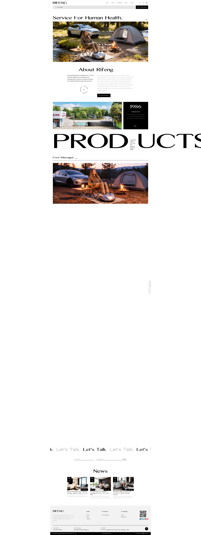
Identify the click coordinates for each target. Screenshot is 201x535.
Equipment (123, 516)
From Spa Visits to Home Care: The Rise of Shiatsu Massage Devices (76, 493)
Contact (132, 2)
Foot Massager (60, 7)
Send (124, 459)
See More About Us (104, 95)
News (126, 2)
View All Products (142, 7)
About (113, 2)
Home (107, 2)
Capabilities (119, 2)
